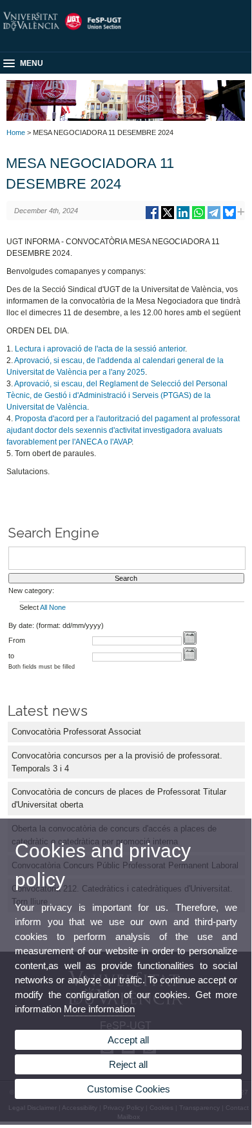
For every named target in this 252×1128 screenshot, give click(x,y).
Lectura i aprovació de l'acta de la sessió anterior (100, 348)
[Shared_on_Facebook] (152, 217)
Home (15, 132)
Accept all (128, 1039)
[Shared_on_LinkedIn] (183, 217)
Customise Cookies (128, 1088)
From (16, 640)
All (43, 607)
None (57, 607)
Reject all (128, 1064)
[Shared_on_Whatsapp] (198, 217)
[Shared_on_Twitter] (167, 217)
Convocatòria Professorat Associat (76, 731)
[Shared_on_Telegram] (214, 217)
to (11, 656)
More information (99, 1008)
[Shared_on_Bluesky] (229, 217)
